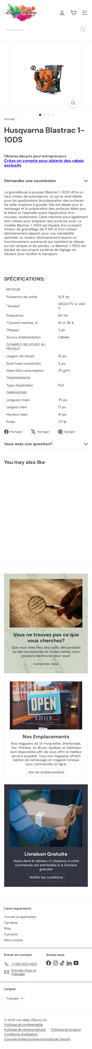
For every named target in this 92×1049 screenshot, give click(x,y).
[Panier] (73, 13)
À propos (11, 934)
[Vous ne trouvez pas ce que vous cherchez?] (46, 603)
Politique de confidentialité (23, 1025)
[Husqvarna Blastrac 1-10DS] (31, 506)
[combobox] (46, 29)
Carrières (11, 923)
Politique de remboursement (25, 1029)
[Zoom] (73, 102)
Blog (7, 928)
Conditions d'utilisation (21, 1034)
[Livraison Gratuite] (46, 818)
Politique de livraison (66, 1029)
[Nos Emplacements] (46, 705)
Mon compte (13, 940)
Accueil (9, 119)
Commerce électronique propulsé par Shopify (37, 1039)
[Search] (83, 29)
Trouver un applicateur (20, 917)
